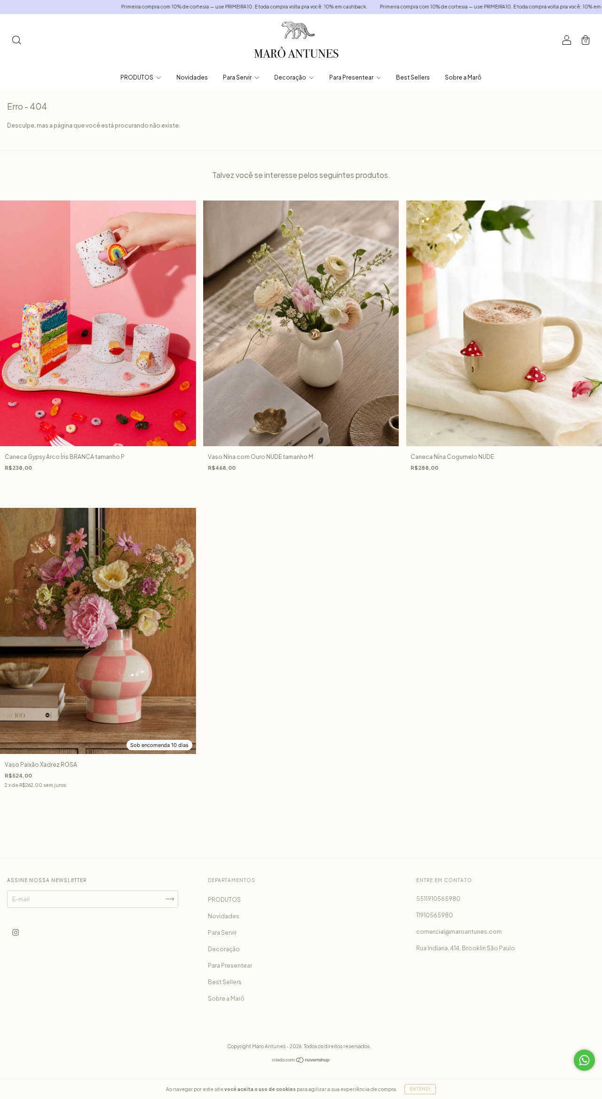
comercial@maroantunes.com (459, 931)
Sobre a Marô (463, 77)
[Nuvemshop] (301, 1061)
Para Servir (238, 77)
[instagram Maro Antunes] (15, 932)
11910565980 (434, 915)
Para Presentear (351, 77)
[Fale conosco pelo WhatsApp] (584, 1060)
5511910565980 (438, 898)
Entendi (420, 1089)
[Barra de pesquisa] (16, 41)
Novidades (192, 77)
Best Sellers (413, 77)
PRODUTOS (137, 77)
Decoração (290, 77)
